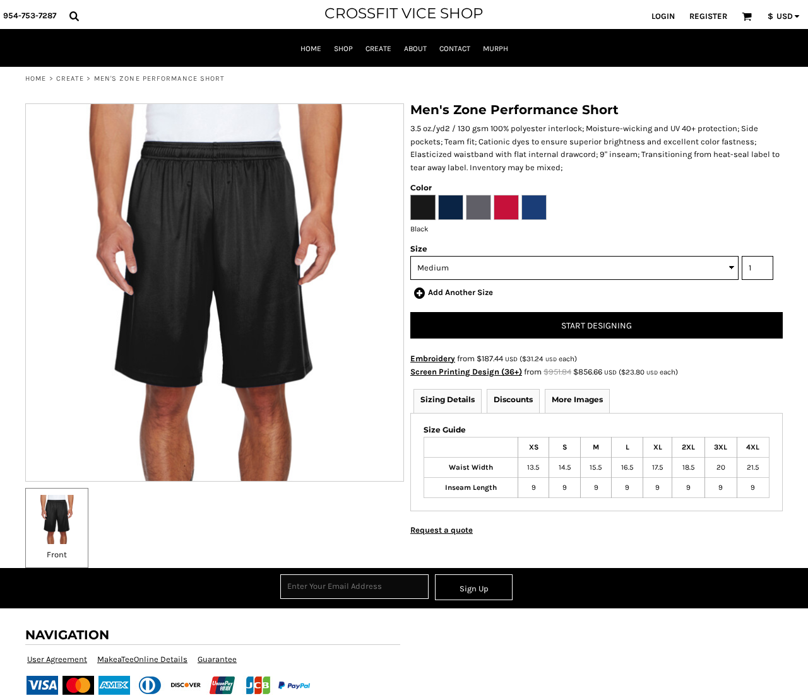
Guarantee (217, 659)
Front (57, 554)
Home (35, 78)
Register (708, 16)
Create (70, 78)
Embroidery (432, 358)
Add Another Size (460, 292)
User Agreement (57, 659)
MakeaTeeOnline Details (142, 659)
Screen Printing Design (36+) (466, 371)
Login (663, 16)
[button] (74, 16)
